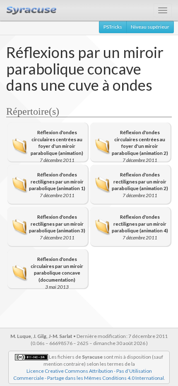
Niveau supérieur (150, 27)
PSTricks (112, 27)
